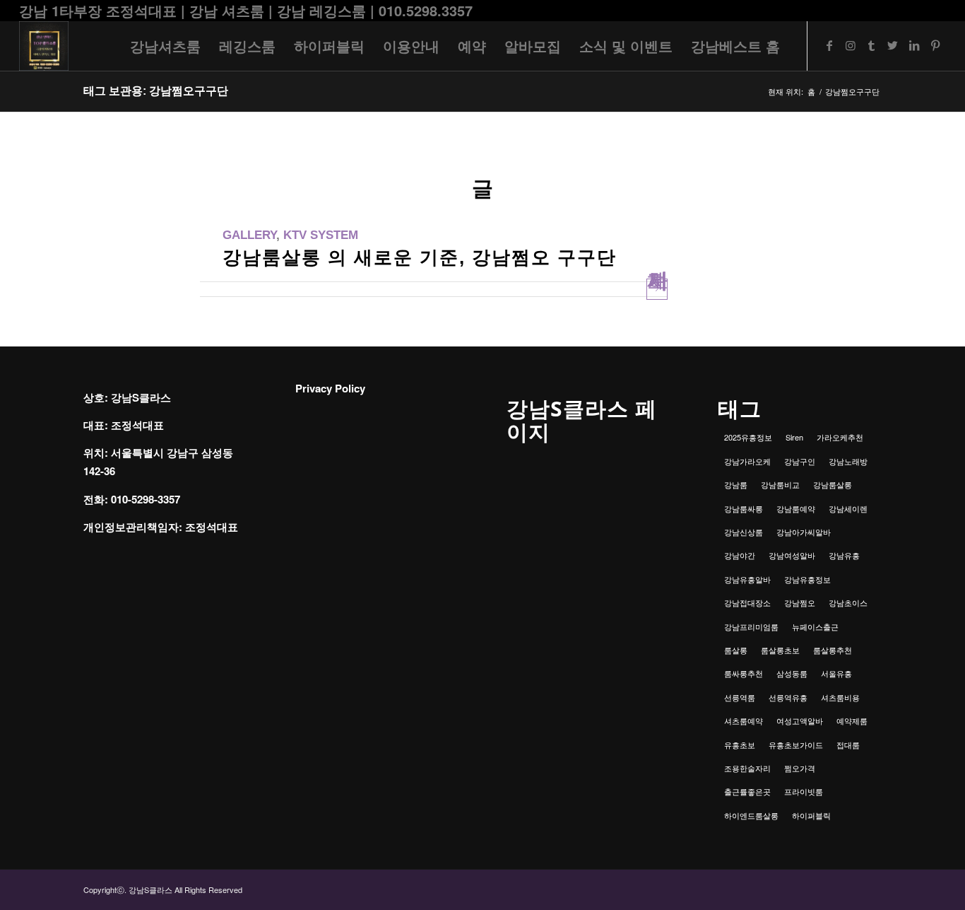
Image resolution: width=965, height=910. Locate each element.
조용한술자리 (747, 768)
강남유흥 (844, 555)
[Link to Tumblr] (871, 45)
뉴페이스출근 (815, 626)
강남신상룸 (743, 531)
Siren (794, 437)
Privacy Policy (330, 388)
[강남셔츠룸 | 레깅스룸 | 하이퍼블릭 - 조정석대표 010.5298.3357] (44, 46)
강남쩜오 (799, 602)
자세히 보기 (657, 286)
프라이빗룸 (803, 791)
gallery (249, 235)
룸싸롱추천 (743, 673)
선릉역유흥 (788, 697)
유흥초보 (739, 744)
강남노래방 (848, 461)
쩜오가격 (799, 768)
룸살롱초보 (780, 649)
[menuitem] (165, 46)
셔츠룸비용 (840, 697)
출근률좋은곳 (747, 791)
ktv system (320, 235)
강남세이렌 (848, 508)
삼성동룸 (791, 673)
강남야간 (739, 555)
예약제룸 (852, 720)
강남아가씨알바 (803, 531)
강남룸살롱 (832, 484)
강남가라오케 (747, 461)
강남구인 (799, 461)
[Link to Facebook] (829, 45)
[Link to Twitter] (893, 45)
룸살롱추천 (832, 649)
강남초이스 (848, 602)
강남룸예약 (795, 508)
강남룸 (735, 484)
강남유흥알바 (747, 579)
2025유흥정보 (748, 437)
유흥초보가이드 (796, 744)
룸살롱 (735, 649)
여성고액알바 (799, 720)
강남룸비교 (780, 484)
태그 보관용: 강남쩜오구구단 (155, 91)
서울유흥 (836, 673)
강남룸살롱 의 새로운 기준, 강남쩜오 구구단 (420, 257)
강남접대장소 (747, 602)
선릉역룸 (739, 697)
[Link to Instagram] (850, 45)
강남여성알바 (792, 555)
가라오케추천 (840, 437)
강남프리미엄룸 (751, 626)
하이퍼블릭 (811, 815)
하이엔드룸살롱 (751, 815)
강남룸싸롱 (743, 508)
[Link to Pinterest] (935, 45)
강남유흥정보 (807, 579)
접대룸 (848, 744)
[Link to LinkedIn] (914, 45)
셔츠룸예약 (743, 720)
